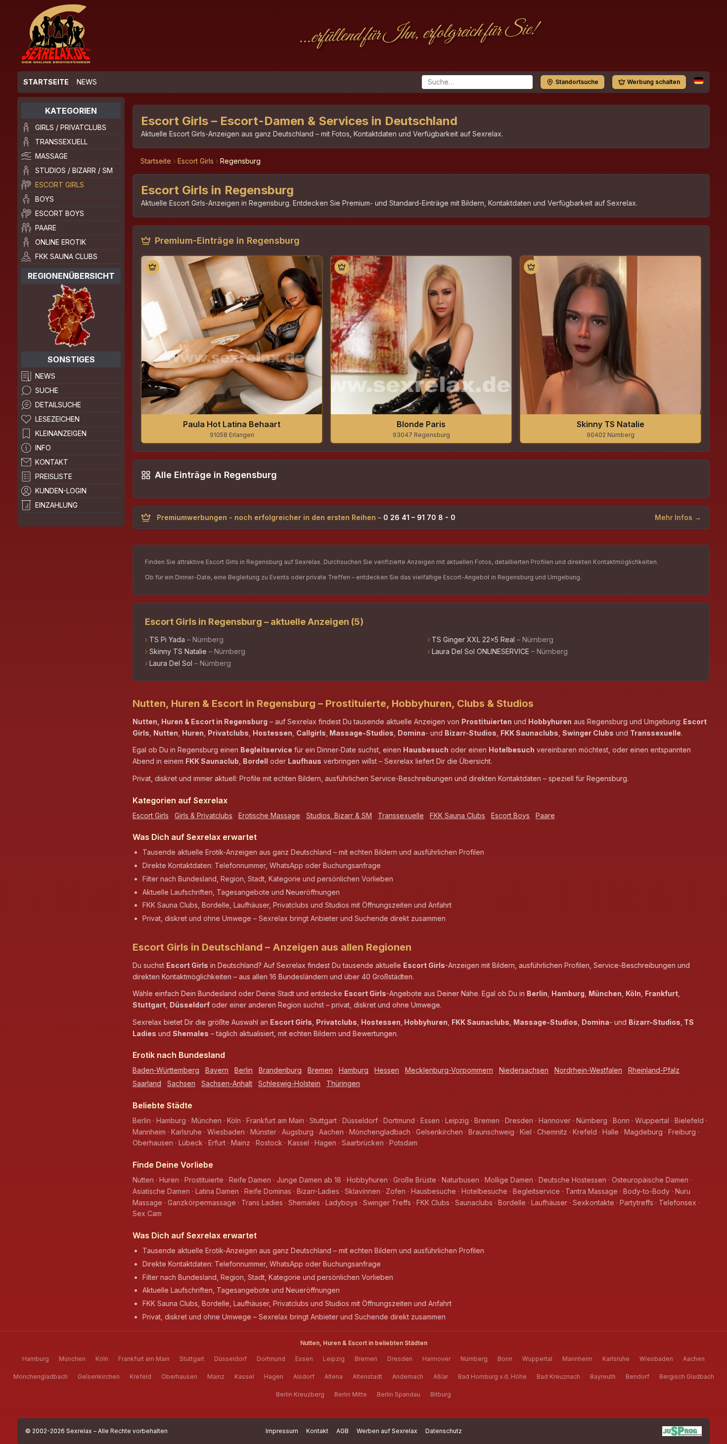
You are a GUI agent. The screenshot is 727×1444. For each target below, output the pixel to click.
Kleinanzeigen (61, 433)
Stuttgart (192, 1358)
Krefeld (140, 1376)
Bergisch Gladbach (686, 1376)
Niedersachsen (523, 1070)
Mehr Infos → (678, 517)
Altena (333, 1376)
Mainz (216, 1376)
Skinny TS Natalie (178, 651)
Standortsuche (576, 82)
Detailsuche (58, 404)
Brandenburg (280, 1070)
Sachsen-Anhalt (226, 1083)
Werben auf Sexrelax (387, 1431)
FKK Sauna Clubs (66, 256)
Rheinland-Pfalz (654, 1070)
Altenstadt (367, 1376)
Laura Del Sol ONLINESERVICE (480, 651)
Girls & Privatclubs (203, 815)
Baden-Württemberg (166, 1070)
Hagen (273, 1376)
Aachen (694, 1358)
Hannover (436, 1358)
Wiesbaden (656, 1358)
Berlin (243, 1070)
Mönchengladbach (40, 1376)
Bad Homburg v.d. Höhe (492, 1376)
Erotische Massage (269, 815)
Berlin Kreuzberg (300, 1394)
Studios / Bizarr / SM (74, 170)
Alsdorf (304, 1376)
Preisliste (53, 476)
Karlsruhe (616, 1358)
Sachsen (181, 1083)
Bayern (216, 1070)
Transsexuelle (401, 815)
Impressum (282, 1431)
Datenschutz (443, 1431)
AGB (342, 1431)
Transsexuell (61, 141)
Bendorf (637, 1376)
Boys (44, 199)
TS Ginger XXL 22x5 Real (473, 639)
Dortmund (271, 1358)
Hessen (386, 1070)
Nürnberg (474, 1358)
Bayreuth (603, 1376)
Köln (101, 1358)
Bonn (505, 1358)
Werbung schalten (653, 82)
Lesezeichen (57, 419)
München (72, 1358)
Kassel (244, 1376)
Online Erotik (60, 242)
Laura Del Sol (170, 663)
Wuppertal (537, 1358)
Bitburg (440, 1394)
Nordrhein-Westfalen (588, 1070)
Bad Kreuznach (558, 1376)
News (87, 82)
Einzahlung (56, 505)
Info (43, 447)
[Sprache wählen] (699, 81)
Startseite (46, 82)
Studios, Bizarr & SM (339, 815)
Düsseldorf (230, 1358)
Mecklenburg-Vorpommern (449, 1070)
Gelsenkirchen (99, 1376)
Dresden (399, 1358)
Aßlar (440, 1376)
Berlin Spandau (398, 1394)
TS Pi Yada (167, 639)
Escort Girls (59, 184)
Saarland (147, 1083)
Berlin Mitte (350, 1394)
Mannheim (577, 1358)
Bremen (320, 1070)
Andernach (407, 1376)
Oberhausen (179, 1376)
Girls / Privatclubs (70, 127)
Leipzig (334, 1358)
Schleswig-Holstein (289, 1083)
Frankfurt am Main (144, 1358)
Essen (304, 1358)
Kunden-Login (61, 490)
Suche (46, 390)
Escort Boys (59, 213)
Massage (51, 156)
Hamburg (353, 1070)
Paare (45, 227)
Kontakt (51, 462)
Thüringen (343, 1083)
